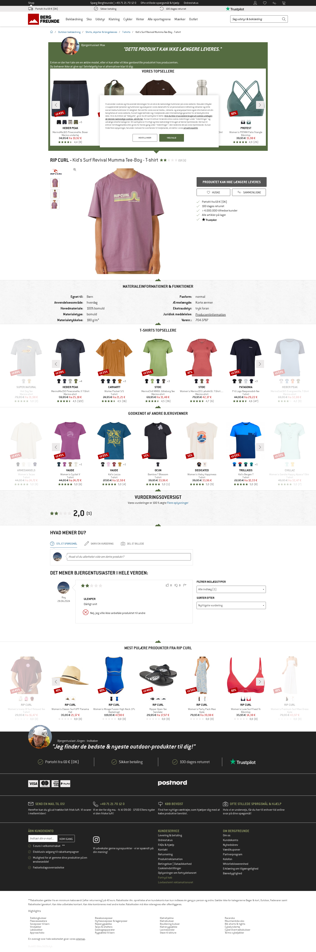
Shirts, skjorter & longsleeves (101, 32)
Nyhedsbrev (230, 845)
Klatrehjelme (167, 918)
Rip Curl (59, 160)
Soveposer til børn (40, 923)
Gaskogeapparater (105, 929)
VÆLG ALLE (171, 138)
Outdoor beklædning (69, 32)
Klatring (114, 19)
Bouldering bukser (170, 923)
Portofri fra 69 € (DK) (46, 8)
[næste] (260, 105)
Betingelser (165, 864)
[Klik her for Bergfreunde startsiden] (45, 19)
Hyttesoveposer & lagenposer (111, 921)
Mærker (179, 19)
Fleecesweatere (38, 921)
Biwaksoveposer (104, 918)
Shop (31, 3)
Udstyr (100, 19)
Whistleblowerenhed (235, 864)
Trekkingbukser (38, 918)
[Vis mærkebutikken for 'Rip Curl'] (56, 171)
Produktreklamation (170, 859)
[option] (127, 221)
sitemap (80, 938)
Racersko (230, 918)
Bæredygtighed (232, 873)
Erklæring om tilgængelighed (240, 868)
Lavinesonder (167, 929)
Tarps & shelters (103, 926)
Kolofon (227, 859)
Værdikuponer (231, 849)
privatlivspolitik (191, 128)
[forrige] (56, 105)
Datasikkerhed (183, 864)
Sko (89, 19)
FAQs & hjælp (166, 845)
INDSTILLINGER (144, 138)
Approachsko (37, 932)
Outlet (193, 19)
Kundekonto (230, 840)
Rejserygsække (103, 923)
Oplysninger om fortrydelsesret (177, 873)
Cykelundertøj (232, 926)
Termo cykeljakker (234, 932)
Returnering (165, 854)
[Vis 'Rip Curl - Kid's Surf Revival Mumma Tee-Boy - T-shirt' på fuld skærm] (74, 169)
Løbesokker (36, 929)
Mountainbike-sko (234, 921)
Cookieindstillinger (169, 868)
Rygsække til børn (105, 932)
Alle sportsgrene (159, 19)
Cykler (127, 19)
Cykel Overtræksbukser (237, 929)
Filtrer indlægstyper (211, 582)
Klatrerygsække (168, 926)
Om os (226, 835)
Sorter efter (205, 598)
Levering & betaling (170, 835)
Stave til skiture (168, 932)
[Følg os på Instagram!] (99, 840)
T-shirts (126, 32)
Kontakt (163, 849)
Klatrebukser (167, 921)
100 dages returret (176, 8)
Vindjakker (35, 926)
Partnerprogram (232, 854)
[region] (159, 121)
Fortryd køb (165, 877)
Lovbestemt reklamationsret (175, 882)
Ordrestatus (165, 840)
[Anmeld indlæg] (184, 585)
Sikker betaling (108, 8)
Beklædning (74, 19)
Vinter (140, 19)
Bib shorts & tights (235, 923)
